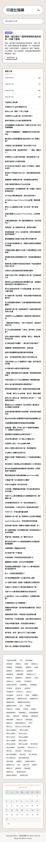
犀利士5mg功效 (23, 733)
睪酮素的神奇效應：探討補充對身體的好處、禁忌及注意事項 (23, 609)
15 (32, 806)
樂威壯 (8, 716)
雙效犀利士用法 (24, 775)
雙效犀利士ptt (9, 772)
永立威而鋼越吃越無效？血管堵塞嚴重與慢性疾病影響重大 (23, 303)
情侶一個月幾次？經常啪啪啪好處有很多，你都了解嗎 (23, 37)
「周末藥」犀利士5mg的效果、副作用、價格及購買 (23, 393)
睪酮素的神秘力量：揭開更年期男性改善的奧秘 (21, 637)
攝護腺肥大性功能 (22, 698)
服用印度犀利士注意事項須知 (15, 161)
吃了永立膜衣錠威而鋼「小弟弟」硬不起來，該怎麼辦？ (23, 331)
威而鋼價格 (29, 671)
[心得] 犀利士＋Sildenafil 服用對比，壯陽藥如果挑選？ (22, 597)
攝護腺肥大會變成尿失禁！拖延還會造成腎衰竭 (21, 180)
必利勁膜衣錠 (9, 691)
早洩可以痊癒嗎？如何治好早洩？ (16, 485)
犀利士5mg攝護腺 (10, 740)
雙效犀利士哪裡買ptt (11, 775)
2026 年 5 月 (9, 97)
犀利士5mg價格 (24, 730)
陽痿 (19, 765)
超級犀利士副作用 (30, 761)
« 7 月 (7, 824)
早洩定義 (17, 709)
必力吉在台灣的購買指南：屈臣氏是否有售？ (20, 196)
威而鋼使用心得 (19, 671)
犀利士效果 (18, 751)
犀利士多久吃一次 (32, 747)
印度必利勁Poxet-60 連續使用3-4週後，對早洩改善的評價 (23, 363)
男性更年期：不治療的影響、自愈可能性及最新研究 (23, 619)
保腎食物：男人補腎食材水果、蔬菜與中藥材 (20, 227)
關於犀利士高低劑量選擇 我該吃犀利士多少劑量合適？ (22, 140)
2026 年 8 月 (9, 78)
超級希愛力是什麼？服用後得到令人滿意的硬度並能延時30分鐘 (23, 310)
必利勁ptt (18, 681)
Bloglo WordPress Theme (23, 838)
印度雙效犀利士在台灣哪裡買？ (16, 603)
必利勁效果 (9, 688)
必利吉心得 (19, 695)
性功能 (27, 695)
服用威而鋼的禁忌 (10, 712)
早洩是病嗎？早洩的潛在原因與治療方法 (19, 557)
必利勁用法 (27, 688)
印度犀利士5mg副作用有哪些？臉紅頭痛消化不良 (22, 157)
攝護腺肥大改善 (10, 702)
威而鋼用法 (28, 678)
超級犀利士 (19, 761)
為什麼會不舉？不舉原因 (13, 553)
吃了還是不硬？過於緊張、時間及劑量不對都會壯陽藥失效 (23, 297)
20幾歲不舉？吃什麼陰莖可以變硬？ (17, 480)
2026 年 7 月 (9, 84)
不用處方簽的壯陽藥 (11, 660)
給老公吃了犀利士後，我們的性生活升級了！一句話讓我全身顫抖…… (23, 399)
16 (37, 806)
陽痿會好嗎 (18, 768)
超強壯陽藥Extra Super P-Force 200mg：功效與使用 (22, 215)
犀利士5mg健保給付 (11, 730)
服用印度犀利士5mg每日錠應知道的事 (18, 121)
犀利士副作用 (34, 744)
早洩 (21, 705)
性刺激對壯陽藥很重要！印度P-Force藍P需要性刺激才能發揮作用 (22, 568)
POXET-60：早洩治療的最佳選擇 (16, 512)
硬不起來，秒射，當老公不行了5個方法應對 (20, 633)
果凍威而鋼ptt (22, 712)
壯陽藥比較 (28, 667)
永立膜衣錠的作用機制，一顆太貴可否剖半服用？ (22, 343)
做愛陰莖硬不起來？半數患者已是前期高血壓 (20, 614)
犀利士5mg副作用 (10, 733)
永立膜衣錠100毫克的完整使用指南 (17, 368)
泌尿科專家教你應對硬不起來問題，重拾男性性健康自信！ (23, 413)
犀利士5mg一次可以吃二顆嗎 (22, 726)
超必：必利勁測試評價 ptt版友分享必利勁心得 (21, 357)
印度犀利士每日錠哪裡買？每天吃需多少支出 (20, 146)
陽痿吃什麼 (9, 768)
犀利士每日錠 (27, 751)
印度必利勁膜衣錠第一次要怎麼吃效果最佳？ (20, 623)
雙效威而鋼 (27, 768)
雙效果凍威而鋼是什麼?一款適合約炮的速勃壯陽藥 (22, 389)
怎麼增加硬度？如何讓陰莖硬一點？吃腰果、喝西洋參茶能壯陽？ (23, 190)
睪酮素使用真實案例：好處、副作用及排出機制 (21, 628)
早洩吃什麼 (9, 709)
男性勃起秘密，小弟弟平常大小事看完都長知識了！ (23, 507)
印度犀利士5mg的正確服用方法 (16, 107)
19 (17, 810)
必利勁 (36, 678)
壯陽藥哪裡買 (18, 667)
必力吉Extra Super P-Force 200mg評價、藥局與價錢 (22, 201)
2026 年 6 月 (9, 91)
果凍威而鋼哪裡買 (33, 712)
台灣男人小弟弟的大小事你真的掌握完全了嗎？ (21, 587)
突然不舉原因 (9, 761)
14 (27, 806)
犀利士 (30, 723)
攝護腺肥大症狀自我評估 (24, 702)
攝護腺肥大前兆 (10, 698)
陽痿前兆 (34, 765)
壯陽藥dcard (34, 664)
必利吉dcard (20, 691)
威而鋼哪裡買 (20, 674)
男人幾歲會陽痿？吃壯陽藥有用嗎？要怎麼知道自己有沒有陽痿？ (23, 531)
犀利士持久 (9, 751)
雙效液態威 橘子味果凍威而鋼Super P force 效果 (22, 475)
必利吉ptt (28, 691)
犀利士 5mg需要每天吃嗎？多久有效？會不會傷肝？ (21, 208)
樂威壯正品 (9, 723)
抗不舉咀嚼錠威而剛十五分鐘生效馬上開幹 (20, 578)
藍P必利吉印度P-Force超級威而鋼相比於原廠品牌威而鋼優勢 (22, 543)
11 (11, 806)
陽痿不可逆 (26, 765)
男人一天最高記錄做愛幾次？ (15, 573)
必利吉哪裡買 (9, 695)
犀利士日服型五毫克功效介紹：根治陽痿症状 (20, 448)
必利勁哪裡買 (23, 685)
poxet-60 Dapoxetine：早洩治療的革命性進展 (21, 521)
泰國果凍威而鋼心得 (20, 723)
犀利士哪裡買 (21, 747)
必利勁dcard (9, 681)
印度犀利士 (18, 664)
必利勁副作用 (27, 681)
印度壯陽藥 (15, 10)
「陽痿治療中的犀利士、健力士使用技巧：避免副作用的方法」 (23, 324)
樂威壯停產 (16, 716)
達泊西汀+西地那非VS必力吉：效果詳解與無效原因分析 (22, 174)
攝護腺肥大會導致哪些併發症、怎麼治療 (19, 348)
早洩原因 (28, 705)
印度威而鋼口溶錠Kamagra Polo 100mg (18, 642)
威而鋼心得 (9, 678)
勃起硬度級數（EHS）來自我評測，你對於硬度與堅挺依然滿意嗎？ (23, 233)
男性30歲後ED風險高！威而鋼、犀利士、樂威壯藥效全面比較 (22, 338)
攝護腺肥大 (35, 695)
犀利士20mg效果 (23, 744)
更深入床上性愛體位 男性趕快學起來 (17, 646)
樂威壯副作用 (34, 716)
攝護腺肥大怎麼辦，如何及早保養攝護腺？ (20, 562)
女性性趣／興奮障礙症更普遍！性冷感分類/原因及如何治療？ (22, 490)
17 (6, 810)
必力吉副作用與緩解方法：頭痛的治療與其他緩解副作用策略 (23, 244)
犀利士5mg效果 (23, 740)
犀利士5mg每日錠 (10, 744)
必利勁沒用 (18, 688)
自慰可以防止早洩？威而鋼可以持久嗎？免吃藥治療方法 (23, 276)
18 (12, 810)
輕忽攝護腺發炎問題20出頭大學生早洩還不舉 (21, 239)
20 (22, 810)
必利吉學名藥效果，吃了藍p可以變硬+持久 (20, 439)
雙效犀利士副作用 (21, 772)
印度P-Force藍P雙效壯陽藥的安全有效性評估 (21, 592)
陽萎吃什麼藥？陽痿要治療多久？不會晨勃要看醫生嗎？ (23, 458)
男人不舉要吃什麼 (10, 758)
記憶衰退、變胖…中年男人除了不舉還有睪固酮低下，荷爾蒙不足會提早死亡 (22, 429)
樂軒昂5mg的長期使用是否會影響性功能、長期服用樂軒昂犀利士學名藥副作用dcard (23, 283)
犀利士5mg (9, 726)
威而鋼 (36, 667)
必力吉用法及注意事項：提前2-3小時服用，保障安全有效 (22, 167)
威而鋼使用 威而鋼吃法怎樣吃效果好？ (18, 434)
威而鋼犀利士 (18, 678)
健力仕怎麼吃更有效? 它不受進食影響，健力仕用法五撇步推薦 (23, 290)
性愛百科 (9, 33)
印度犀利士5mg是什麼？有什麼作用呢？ (19, 116)
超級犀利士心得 (10, 765)
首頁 (6, 21)
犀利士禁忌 (22, 754)
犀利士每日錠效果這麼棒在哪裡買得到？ (19, 384)
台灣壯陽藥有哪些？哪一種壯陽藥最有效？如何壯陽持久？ (23, 222)
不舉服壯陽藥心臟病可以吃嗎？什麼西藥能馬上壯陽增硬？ (23, 251)
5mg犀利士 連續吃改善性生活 (15, 453)
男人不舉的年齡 (33, 754)
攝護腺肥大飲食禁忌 (11, 705)
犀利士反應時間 (10, 747)
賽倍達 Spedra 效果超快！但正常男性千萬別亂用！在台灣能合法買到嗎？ (23, 406)
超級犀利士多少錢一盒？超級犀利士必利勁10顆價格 (23, 516)
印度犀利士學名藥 (11, 102)
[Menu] (38, 10)
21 (27, 810)
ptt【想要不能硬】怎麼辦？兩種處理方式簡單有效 (22, 582)
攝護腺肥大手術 (34, 698)
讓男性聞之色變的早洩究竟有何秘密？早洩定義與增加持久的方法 (23, 265)
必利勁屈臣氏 (33, 685)
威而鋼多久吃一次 (31, 674)
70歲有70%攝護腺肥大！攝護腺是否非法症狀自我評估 (22, 133)
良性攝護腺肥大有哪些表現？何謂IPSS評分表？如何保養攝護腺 (23, 126)
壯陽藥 (26, 664)
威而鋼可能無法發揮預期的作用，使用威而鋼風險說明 (23, 258)
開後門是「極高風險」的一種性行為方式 (19, 537)
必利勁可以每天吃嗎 (11, 685)
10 (7, 806)
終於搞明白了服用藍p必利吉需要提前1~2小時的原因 (23, 464)
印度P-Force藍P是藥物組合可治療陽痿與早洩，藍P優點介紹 (23, 497)
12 (17, 806)
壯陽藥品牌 (9, 667)
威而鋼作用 (9, 671)
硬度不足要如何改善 (24, 758)
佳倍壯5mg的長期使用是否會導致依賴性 (19, 271)
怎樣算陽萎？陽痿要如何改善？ (16, 548)
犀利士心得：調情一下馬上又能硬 (16, 111)
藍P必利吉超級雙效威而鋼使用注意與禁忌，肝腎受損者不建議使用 (22, 470)
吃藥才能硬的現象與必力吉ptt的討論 (17, 184)
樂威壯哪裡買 (9, 719)
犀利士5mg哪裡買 (23, 737)
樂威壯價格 (25, 716)
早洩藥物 (33, 709)
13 (22, 806)
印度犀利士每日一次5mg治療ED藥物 (17, 443)
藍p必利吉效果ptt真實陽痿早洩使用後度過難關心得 (23, 418)
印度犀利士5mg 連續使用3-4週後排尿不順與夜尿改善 (23, 317)
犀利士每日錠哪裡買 (11, 754)
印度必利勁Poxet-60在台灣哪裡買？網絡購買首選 (22, 380)
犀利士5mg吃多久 (10, 737)
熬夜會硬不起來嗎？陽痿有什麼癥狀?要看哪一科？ (22, 526)
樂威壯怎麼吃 (29, 719)
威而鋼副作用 (9, 674)
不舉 (21, 660)
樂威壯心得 (19, 719)
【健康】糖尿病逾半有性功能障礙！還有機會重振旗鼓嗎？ (23, 374)
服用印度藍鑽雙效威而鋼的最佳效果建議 (19, 352)
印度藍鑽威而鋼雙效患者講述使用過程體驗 (20, 423)
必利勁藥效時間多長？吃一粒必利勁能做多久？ (21, 503)
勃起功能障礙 (29, 660)
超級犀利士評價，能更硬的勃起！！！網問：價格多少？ (23, 151)
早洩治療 (25, 709)
